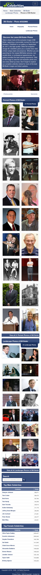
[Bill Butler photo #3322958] (11, 385)
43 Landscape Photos (29, 345)
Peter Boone (6, 517)
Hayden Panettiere (8, 539)
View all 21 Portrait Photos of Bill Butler (24, 335)
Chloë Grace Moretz (8, 545)
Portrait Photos (32, 27)
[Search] (24, 479)
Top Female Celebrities (14, 526)
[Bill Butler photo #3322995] (30, 269)
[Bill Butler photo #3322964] (30, 415)
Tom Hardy (5, 501)
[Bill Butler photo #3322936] (11, 244)
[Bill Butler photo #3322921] (30, 144)
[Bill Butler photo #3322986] (30, 385)
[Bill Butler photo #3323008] (11, 430)
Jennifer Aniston (7, 555)
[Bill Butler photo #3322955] (30, 244)
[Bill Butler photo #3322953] (11, 415)
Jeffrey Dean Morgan (8, 511)
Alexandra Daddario (8, 548)
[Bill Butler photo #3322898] (30, 355)
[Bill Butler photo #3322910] (11, 169)
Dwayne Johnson (7, 492)
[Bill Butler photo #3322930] (11, 320)
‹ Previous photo (8, 94)
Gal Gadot (5, 542)
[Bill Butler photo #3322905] (11, 400)
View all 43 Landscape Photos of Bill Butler (23, 470)
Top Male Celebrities (12, 485)
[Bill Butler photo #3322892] (11, 351)
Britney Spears (7, 561)
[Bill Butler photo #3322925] (30, 400)
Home (11, 27)
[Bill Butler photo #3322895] (11, 194)
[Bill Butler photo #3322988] (30, 295)
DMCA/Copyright (27, 574)
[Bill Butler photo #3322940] (30, 320)
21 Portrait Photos (30, 104)
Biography (20, 27)
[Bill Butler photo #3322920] (11, 445)
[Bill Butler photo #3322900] (11, 219)
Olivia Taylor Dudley (8, 533)
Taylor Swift (6, 558)
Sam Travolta (6, 504)
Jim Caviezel (6, 514)
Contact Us (36, 574)
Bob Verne (5, 498)
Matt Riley (5, 520)
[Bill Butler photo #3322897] (30, 430)
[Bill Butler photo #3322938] (11, 460)
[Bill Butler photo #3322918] (11, 295)
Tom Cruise (5, 495)
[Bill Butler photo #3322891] (11, 115)
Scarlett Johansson (8, 536)
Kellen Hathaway (7, 508)
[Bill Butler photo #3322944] (11, 144)
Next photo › (34, 94)
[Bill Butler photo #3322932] (11, 370)
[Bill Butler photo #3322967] (11, 269)
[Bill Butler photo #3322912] (30, 119)
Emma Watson (6, 551)
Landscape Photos (31, 31)
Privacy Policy (16, 574)
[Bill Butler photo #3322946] (30, 460)
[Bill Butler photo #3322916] (30, 219)
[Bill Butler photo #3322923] (30, 194)
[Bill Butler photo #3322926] (30, 445)
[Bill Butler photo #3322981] (30, 169)
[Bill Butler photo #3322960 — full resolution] (20, 80)
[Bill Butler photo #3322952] (30, 370)
